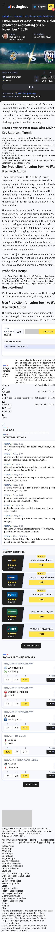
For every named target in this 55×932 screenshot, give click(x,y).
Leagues (6, 886)
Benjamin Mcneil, (17, 37)
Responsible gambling (47, 841)
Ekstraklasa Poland (11, 896)
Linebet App (7, 856)
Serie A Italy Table (10, 883)
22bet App (6, 851)
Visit (41, 565)
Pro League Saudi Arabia (13, 893)
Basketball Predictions (12, 866)
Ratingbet (6, 16)
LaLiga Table (7, 878)
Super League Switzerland (14, 898)
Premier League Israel (12, 891)
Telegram (41, 7)
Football (18, 16)
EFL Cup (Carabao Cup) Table (15, 873)
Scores (5, 903)
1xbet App (6, 848)
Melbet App (7, 853)
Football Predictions (11, 863)
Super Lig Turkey (10, 888)
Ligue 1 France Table (11, 881)
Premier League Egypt (12, 901)
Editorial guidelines (24, 841)
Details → (48, 331)
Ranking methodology (35, 841)
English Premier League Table (16, 876)
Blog (4, 908)
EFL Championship (27, 93)
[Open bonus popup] (51, 7)
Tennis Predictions (10, 868)
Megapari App (8, 858)
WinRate (5, 906)
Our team (9, 841)
